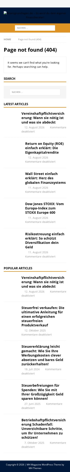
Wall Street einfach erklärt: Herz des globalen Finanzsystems (45, 178)
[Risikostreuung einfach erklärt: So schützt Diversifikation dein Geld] (13, 241)
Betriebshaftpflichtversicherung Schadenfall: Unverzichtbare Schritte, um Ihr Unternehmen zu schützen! (43, 429)
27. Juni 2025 (32, 404)
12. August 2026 (34, 127)
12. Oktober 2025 (35, 330)
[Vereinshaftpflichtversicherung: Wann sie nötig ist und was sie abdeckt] (11, 120)
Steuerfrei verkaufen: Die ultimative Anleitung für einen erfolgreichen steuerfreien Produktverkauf (42, 316)
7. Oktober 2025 (34, 442)
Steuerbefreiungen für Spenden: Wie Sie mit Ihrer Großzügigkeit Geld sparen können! (42, 392)
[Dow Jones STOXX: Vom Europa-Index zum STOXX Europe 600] (13, 211)
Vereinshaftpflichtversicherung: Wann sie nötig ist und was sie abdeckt (42, 117)
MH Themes (35, 468)
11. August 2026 (38, 187)
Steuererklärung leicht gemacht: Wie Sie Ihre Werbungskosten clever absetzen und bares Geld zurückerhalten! (42, 355)
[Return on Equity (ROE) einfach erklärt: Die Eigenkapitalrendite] (13, 150)
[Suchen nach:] (35, 27)
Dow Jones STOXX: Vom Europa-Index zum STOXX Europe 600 (44, 208)
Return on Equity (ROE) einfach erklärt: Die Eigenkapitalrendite (44, 148)
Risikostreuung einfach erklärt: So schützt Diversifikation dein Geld (44, 240)
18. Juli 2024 (32, 369)
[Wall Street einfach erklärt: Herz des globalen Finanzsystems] (13, 181)
